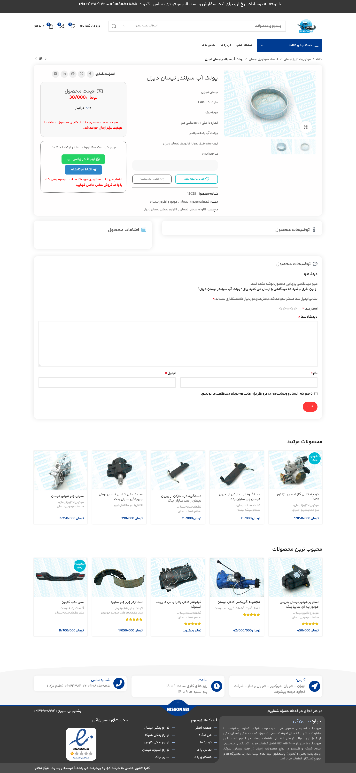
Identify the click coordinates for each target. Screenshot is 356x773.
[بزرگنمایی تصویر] (306, 127)
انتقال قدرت (135, 505)
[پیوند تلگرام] (55, 74)
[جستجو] (114, 26)
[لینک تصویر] (81, 744)
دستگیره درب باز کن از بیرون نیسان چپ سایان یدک (239, 497)
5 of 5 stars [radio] (280, 309)
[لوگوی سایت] (306, 26)
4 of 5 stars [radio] (284, 309)
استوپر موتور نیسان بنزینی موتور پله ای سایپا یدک (299, 604)
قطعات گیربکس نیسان (229, 608)
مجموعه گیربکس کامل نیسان (238, 602)
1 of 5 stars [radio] (295, 309)
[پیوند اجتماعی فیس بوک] (90, 74)
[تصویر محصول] (295, 470)
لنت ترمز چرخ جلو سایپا (127, 602)
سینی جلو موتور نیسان (67, 496)
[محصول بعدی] (36, 59)
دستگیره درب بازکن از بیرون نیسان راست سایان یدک (181, 499)
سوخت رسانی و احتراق (305, 510)
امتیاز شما (309, 309)
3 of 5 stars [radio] (288, 309)
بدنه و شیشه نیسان (248, 510)
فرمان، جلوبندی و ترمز (129, 608)
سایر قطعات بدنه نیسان (69, 613)
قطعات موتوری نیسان (263, 59)
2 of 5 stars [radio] (291, 309)
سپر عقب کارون (73, 602)
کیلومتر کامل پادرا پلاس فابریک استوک (178, 604)
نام (313, 373)
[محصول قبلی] (45, 59)
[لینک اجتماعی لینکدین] (64, 74)
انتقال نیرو (120, 505)
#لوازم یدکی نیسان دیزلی (160, 209)
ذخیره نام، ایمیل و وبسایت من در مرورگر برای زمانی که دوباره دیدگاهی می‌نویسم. (257, 393)
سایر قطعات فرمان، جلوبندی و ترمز (122, 613)
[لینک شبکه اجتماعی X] (81, 74)
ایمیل (170, 373)
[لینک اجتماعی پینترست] (73, 74)
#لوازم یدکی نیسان (193, 209)
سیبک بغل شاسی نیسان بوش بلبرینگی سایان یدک (121, 497)
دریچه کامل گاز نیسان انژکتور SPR (298, 497)
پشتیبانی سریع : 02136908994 (57, 711)
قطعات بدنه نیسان (248, 505)
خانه (319, 59)
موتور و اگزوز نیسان (297, 59)
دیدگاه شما (307, 317)
